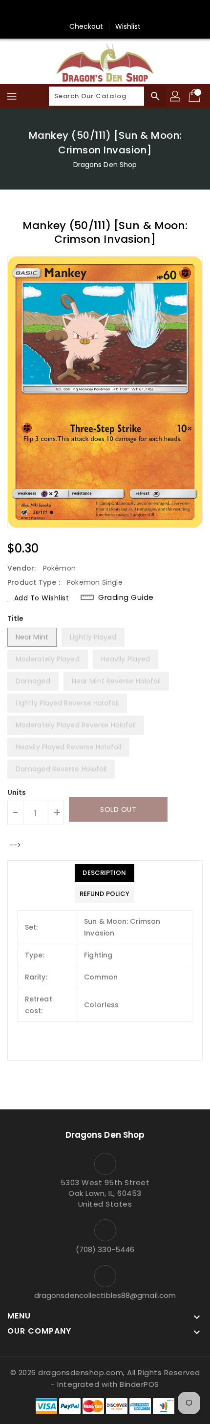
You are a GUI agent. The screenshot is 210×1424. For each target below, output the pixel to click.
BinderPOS (139, 1384)
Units (16, 792)
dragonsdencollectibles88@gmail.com (105, 1295)
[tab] (104, 873)
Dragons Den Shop (105, 165)
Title (15, 618)
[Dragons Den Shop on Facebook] (95, 11)
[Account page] (176, 96)
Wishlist (128, 26)
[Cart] (195, 96)
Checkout (86, 26)
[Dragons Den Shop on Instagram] (114, 11)
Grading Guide (126, 597)
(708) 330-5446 (105, 1249)
